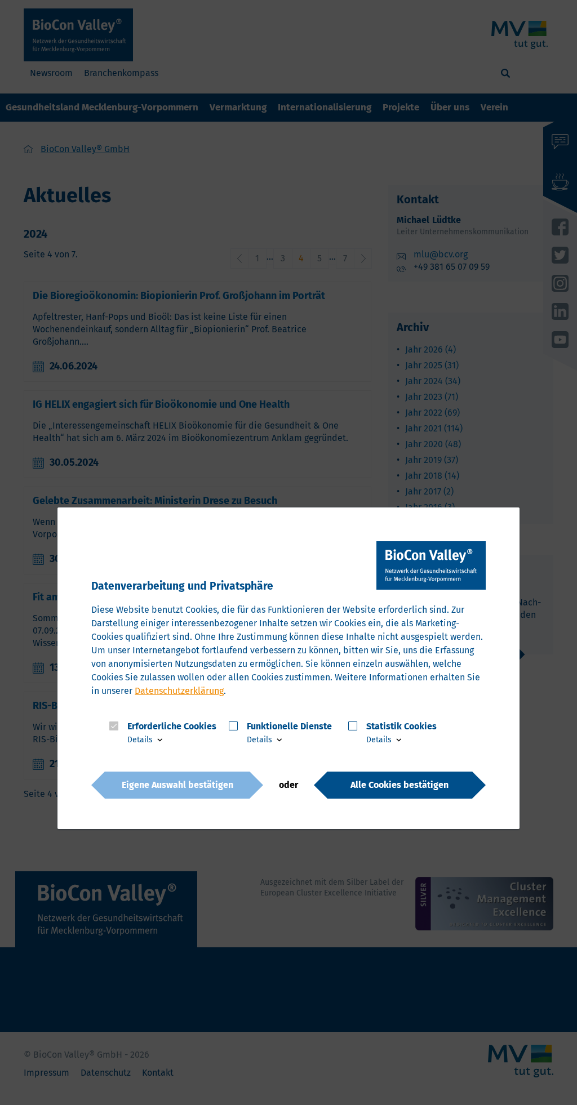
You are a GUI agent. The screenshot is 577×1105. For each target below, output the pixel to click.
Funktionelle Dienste (289, 726)
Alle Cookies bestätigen (399, 784)
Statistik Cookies (401, 726)
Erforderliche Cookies (171, 726)
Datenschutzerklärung (179, 690)
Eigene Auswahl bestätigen (177, 784)
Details (141, 740)
